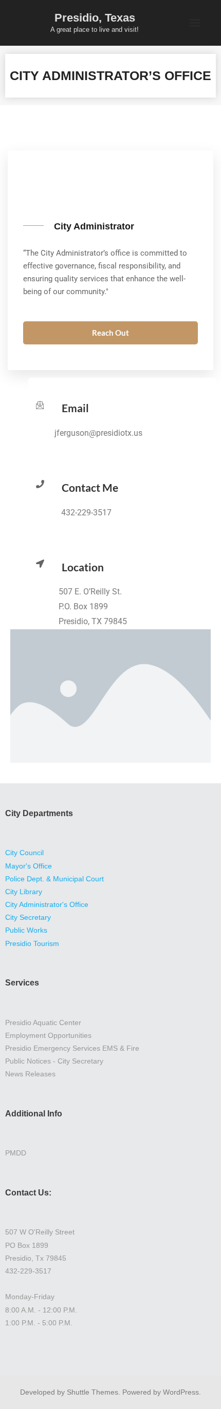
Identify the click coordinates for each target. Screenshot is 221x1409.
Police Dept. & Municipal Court (54, 879)
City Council (24, 852)
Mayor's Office (28, 866)
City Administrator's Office (46, 904)
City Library (23, 891)
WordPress (181, 1392)
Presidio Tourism (32, 943)
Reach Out (110, 332)
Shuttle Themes (92, 1392)
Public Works (26, 930)
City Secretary (28, 917)
